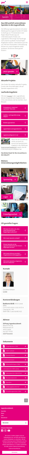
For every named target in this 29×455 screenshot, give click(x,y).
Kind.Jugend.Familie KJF (9, 147)
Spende (9, 96)
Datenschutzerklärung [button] (14, 448)
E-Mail (5, 291)
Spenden (3, 411)
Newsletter (4, 417)
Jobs (2, 415)
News (2, 413)
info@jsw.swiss (8, 333)
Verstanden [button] (14, 452)
